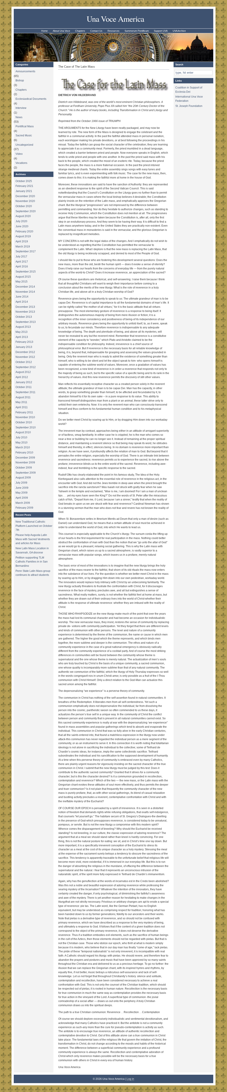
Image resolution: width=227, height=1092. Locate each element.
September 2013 (26, 321)
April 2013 (22, 337)
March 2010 (23, 447)
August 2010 (23, 432)
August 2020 (23, 216)
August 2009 (23, 477)
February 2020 (24, 231)
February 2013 (24, 341)
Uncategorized (24, 144)
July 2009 (21, 482)
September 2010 (26, 427)
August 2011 (23, 397)
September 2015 (26, 271)
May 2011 (21, 402)
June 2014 (22, 296)
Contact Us (96, 30)
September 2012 (26, 367)
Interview (21, 108)
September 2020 (26, 211)
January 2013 (24, 347)
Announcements (25, 71)
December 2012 (25, 352)
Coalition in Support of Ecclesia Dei (188, 89)
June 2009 (22, 487)
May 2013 (21, 331)
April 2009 (22, 497)
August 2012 (23, 372)
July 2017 (21, 256)
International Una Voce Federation (189, 98)
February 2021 (24, 186)
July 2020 (21, 221)
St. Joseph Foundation (188, 106)
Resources (113, 30)
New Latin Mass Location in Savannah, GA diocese (32, 550)
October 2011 (24, 387)
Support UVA (161, 30)
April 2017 (22, 261)
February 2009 (24, 507)
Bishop (20, 80)
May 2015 (21, 281)
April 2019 (22, 241)
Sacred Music (24, 135)
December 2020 (25, 196)
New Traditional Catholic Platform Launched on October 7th (34, 525)
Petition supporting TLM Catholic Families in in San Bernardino (32, 561)
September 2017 (26, 251)
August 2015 (23, 276)
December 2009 (25, 457)
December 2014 (25, 286)
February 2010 (24, 452)
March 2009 (23, 502)
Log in (130, 1078)
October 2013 (24, 316)
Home (44, 30)
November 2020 (25, 201)
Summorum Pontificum (137, 30)
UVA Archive (179, 30)
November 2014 (25, 291)
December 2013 (25, 306)
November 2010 (25, 417)
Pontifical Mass (25, 126)
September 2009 (26, 472)
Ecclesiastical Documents (31, 98)
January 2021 (24, 191)
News (19, 117)
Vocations (21, 163)
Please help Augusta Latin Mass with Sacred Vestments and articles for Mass (33, 539)
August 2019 (23, 236)
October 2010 (24, 422)
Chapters (80, 30)
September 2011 (25, 392)
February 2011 (24, 412)
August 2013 (23, 326)
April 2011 (22, 407)
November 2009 (25, 462)
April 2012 (22, 377)
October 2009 (24, 467)
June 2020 (22, 226)
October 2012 (24, 362)
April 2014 (22, 301)
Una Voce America (115, 18)
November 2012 (25, 357)
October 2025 (24, 181)
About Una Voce (61, 30)
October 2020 (24, 206)
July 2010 (21, 437)
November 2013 (25, 311)
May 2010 (21, 442)
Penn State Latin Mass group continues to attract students (33, 573)
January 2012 (24, 382)
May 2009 (21, 492)
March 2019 (23, 246)
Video (19, 153)
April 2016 (22, 266)
